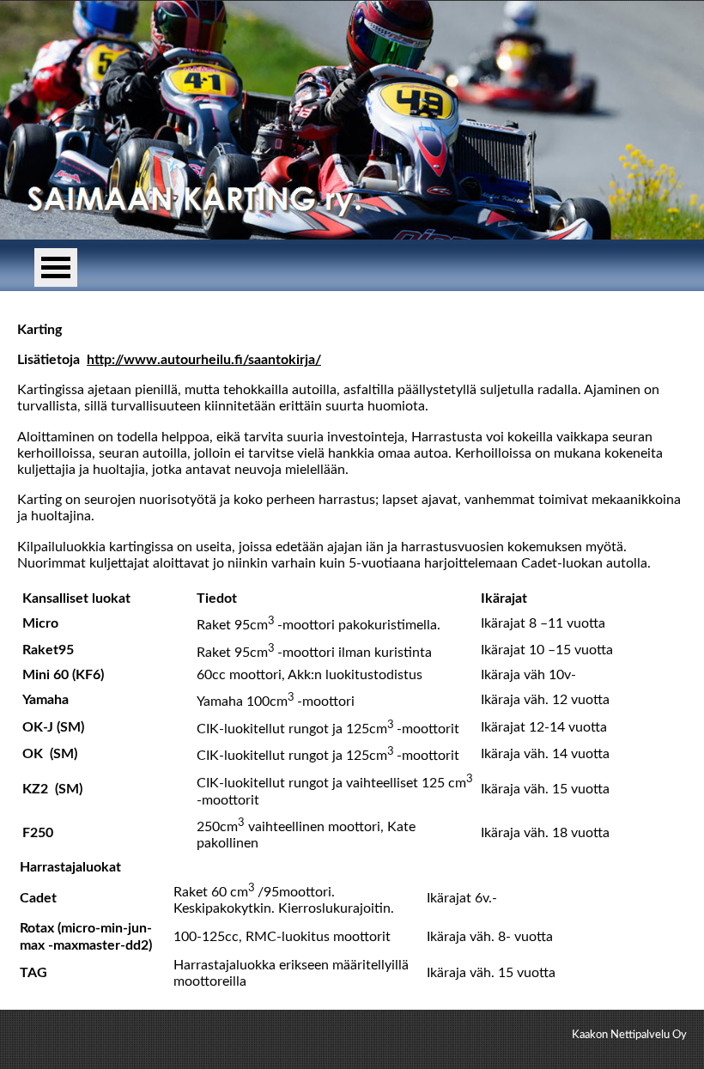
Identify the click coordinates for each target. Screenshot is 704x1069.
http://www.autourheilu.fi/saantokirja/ (204, 360)
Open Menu (55, 267)
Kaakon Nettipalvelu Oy (629, 1035)
